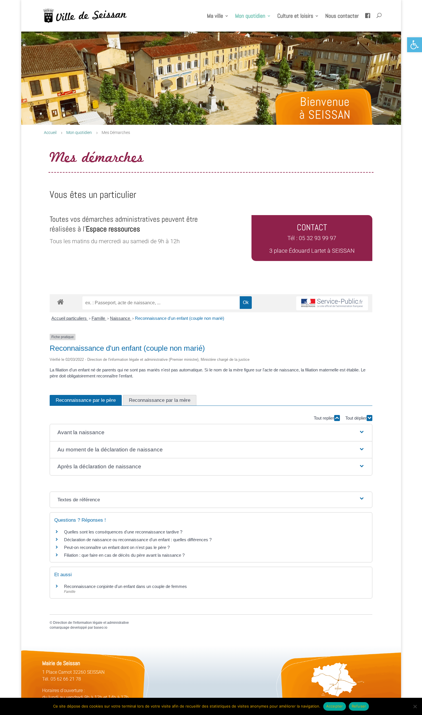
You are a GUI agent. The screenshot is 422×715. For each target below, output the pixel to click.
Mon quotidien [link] (250, 17)
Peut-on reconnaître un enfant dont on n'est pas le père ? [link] (117, 547)
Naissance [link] (120, 318)
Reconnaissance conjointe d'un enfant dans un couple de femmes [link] (125, 586)
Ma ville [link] (215, 17)
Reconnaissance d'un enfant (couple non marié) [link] (179, 318)
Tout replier (324, 418)
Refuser (359, 706)
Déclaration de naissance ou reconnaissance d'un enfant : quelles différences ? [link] (138, 539)
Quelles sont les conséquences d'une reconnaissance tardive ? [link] (123, 531)
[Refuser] (415, 706)
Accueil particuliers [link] (69, 318)
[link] (414, 44)
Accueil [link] (50, 132)
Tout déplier (356, 418)
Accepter (334, 706)
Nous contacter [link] (342, 17)
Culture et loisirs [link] (295, 17)
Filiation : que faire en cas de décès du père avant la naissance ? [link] (124, 555)
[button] (211, 432)
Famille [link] (99, 318)
